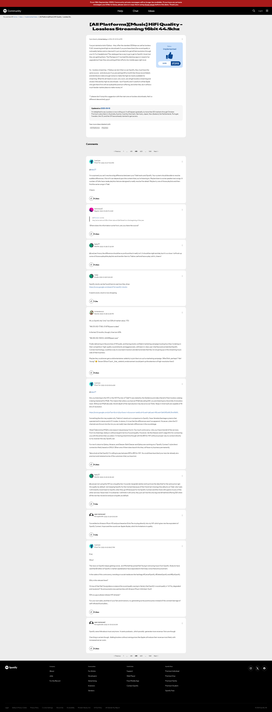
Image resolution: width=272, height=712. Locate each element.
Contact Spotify (132, 686)
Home (15, 17)
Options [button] (182, 39)
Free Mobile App (133, 681)
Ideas (151, 11)
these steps (150, 4)
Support (130, 671)
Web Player (131, 676)
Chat (135, 11)
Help (120, 11)
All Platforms (94, 128)
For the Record (55, 681)
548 (150, 151)
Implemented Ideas (31, 17)
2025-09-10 (105, 108)
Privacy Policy (34, 708)
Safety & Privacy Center (19, 708)
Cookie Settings (47, 708)
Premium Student (171, 686)
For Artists (92, 671)
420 (141, 151)
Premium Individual (172, 671)
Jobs (51, 676)
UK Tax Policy (98, 708)
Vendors (91, 690)
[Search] (254, 10)
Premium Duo (170, 676)
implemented (169, 49)
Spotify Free (169, 690)
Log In (260, 11)
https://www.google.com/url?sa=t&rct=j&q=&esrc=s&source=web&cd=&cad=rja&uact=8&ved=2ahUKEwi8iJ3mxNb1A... (134, 412)
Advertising (92, 681)
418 (131, 151)
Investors (91, 686)
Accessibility (71, 708)
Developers (92, 676)
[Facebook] (264, 668)
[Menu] (267, 10)
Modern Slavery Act (84, 708)
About (52, 671)
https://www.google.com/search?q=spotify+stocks (108, 287)
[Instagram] (250, 668)
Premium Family (171, 681)
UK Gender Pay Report (112, 708)
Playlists (105, 128)
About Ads (59, 708)
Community (14, 11)
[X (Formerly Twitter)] (257, 668)
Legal (7, 708)
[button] (164, 63)
